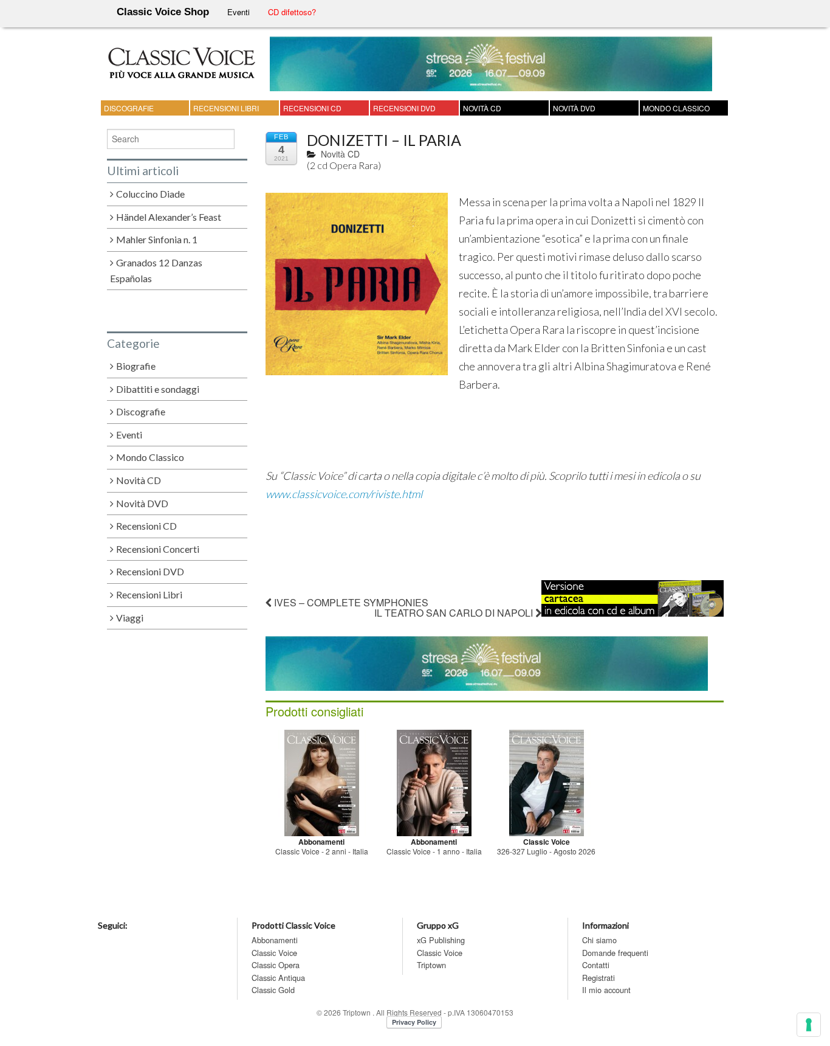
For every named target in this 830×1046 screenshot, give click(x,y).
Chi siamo (599, 940)
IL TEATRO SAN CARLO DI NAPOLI (454, 613)
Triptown (431, 965)
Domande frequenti (615, 952)
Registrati (598, 977)
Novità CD (482, 108)
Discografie (129, 108)
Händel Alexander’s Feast (168, 217)
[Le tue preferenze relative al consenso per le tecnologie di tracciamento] (808, 1024)
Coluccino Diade (150, 193)
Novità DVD (574, 108)
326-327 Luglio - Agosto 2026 (546, 851)
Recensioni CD (312, 108)
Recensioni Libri (226, 108)
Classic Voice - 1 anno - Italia (434, 851)
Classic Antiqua (278, 977)
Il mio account (606, 990)
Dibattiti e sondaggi (157, 389)
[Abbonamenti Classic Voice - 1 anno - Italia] (434, 781)
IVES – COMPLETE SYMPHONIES (350, 602)
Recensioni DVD (404, 108)
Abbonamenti (275, 940)
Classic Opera (276, 965)
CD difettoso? (292, 12)
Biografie (136, 366)
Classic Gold (273, 990)
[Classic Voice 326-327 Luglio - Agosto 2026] (546, 781)
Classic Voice (274, 952)
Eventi (238, 12)
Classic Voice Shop (163, 12)
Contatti (595, 965)
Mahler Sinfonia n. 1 (156, 239)
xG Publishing (441, 940)
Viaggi (129, 617)
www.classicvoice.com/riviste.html (344, 493)
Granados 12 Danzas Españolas (156, 271)
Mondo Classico (676, 108)
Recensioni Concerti (157, 549)
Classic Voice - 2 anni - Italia (321, 851)
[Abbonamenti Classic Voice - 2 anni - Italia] (322, 781)
